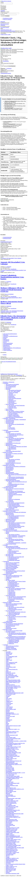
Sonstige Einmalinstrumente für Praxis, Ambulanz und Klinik (16, 507)
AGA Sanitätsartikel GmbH (11, 656)
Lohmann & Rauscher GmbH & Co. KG (14, 777)
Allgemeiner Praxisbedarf (11, 385)
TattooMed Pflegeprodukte (11, 572)
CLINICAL (8, 702)
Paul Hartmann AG (10, 809)
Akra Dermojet (9, 657)
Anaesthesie (5, 644)
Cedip (7, 697)
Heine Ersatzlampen (12, 403)
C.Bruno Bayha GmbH (10, 694)
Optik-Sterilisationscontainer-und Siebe (16, 526)
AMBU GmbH (9, 660)
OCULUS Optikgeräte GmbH (12, 800)
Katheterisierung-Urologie (11, 628)
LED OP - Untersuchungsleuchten (15, 597)
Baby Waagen (11, 590)
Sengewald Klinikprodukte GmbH (13, 835)
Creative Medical (9, 706)
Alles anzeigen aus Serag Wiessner (15, 539)
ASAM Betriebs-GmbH (11, 667)
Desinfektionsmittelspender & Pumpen (16, 484)
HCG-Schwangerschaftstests (14, 440)
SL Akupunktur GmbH (10, 843)
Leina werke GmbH (10, 774)
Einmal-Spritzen (11, 461)
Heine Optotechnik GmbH (11, 751)
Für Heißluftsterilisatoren (13, 518)
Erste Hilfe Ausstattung (10, 631)
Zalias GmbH (8, 871)
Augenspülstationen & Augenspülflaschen (17, 636)
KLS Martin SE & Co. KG (11, 773)
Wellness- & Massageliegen (14, 416)
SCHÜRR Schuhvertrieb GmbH (12, 832)
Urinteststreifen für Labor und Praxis (15, 434)
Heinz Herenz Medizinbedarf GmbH (13, 752)
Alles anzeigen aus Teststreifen (14, 433)
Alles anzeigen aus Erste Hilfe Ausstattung (17, 633)
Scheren (10, 498)
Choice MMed (9, 698)
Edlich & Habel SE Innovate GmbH (13, 725)
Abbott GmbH (9, 654)
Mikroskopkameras (12, 448)
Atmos (7, 670)
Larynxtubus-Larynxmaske (11, 649)
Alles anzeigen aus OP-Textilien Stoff (16, 556)
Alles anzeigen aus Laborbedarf (12, 431)
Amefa (7, 661)
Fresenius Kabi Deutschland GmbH (13, 738)
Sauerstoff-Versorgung (10, 626)
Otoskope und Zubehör (13, 392)
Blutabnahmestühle (10, 455)
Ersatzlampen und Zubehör (13, 601)
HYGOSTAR (9, 765)
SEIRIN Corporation (10, 834)
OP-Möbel (10, 620)
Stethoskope (10, 399)
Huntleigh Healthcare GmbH (12, 763)
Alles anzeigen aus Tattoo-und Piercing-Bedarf (15, 570)
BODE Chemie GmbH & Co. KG (13, 682)
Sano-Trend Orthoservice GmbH (12, 827)
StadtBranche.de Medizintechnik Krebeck (9, 373)
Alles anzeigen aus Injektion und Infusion (14, 453)
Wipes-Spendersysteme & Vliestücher (16, 478)
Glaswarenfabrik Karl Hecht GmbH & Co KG (15, 743)
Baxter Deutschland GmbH (11, 675)
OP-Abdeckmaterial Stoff (13, 558)
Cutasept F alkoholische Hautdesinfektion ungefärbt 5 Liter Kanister (12, 277)
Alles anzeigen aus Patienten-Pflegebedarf (14, 623)
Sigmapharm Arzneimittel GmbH (12, 841)
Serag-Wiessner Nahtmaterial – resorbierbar (17, 542)
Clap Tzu (8, 699)
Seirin (9, 426)
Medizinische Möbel (7, 602)
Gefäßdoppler (8, 577)
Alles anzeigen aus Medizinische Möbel (14, 603)
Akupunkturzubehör (10, 420)
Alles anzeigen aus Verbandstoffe (12, 562)
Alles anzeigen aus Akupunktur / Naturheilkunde (16, 419)
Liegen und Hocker (10, 606)
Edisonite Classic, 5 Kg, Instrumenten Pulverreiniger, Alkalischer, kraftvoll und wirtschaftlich (13, 317)
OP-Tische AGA (11, 617)
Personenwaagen (11, 592)
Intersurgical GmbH (10, 767)
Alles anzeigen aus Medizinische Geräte (14, 575)
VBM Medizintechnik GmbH (12, 860)
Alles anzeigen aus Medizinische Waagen (16, 588)
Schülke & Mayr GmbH (11, 831)
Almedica (8, 658)
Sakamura (8, 826)
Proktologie (10, 500)
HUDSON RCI (9, 759)
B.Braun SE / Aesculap (10, 672)
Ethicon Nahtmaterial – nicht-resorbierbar (16, 535)
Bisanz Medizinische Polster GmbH (13, 681)
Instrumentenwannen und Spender (13, 480)
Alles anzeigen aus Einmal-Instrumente (16, 502)
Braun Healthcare (9, 689)
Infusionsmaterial (9, 457)
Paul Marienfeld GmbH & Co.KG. (13, 810)
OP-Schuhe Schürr (9, 554)
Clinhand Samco (9, 701)
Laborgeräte (8, 450)
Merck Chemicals (9, 790)
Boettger (7, 683)
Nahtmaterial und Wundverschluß (10, 529)
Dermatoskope (11, 396)
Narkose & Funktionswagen (14, 613)
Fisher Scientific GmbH (10, 737)
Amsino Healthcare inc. (10, 663)
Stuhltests (10, 441)
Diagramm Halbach (10, 712)
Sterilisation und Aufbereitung (9, 511)
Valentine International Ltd (11, 859)
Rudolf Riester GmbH (10, 825)
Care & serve (8, 695)
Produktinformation (5, 241)
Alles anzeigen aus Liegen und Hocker (16, 607)
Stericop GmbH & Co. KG (11, 848)
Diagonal (8, 711)
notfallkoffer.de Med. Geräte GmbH (13, 798)
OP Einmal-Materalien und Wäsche (13, 547)
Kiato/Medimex (9, 771)
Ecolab (7, 724)
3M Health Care (9, 653)
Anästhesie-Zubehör (10, 647)
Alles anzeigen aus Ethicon (13, 534)
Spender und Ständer (10, 464)
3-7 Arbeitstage (8, 68)
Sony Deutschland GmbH (11, 846)
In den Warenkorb (11, 66)
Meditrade (8, 786)
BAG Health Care (9, 674)
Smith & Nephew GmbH (11, 844)
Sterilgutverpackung (10, 514)
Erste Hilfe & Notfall (7, 629)
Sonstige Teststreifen (12, 436)
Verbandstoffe (6, 561)
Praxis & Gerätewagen (10, 610)
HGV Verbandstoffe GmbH (11, 755)
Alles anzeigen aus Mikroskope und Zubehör (17, 446)
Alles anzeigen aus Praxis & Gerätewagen (17, 611)
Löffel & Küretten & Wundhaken (15, 494)
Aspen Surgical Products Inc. (12, 669)
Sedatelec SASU (9, 833)
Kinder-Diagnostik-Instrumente (14, 398)
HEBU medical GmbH (10, 750)
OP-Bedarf (5, 545)
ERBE (7, 730)
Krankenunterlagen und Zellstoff (12, 624)
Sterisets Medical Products (11, 851)
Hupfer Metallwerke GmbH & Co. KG (14, 764)
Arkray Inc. (8, 665)
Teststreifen (8, 432)
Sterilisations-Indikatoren (11, 519)
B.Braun (7, 532)
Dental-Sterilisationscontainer (14, 525)
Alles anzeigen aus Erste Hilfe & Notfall (14, 630)
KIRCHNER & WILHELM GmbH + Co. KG (15, 772)
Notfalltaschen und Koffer (13, 641)
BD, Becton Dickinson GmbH (12, 676)
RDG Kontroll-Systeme (10, 520)
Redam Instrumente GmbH (11, 819)
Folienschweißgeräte (10, 528)
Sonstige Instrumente (10, 508)
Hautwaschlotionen (10, 468)
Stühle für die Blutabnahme (11, 604)
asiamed (10, 425)
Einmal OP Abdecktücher (13, 550)
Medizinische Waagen (10, 587)
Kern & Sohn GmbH (10, 770)
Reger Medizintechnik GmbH (12, 820)
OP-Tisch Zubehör (12, 619)
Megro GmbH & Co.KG (11, 787)
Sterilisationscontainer (10, 521)
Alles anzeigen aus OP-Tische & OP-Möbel (17, 616)
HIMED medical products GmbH (13, 756)
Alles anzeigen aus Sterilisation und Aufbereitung (16, 512)
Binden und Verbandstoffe (11, 563)
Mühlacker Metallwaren (11, 796)
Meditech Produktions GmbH (12, 785)
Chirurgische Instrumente (8, 487)
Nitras (7, 797)
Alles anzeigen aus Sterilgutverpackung (16, 515)
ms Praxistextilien (9, 794)
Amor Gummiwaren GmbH (11, 662)
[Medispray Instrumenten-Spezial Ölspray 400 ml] (11, 297)
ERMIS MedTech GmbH (11, 732)
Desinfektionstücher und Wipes (12, 473)
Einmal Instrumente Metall (13, 504)
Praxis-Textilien (9, 409)
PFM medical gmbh (10, 812)
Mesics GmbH (9, 792)
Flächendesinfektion (10, 472)
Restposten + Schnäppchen (8, 382)
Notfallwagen (11, 643)
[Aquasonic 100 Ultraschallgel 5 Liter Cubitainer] (11, 258)
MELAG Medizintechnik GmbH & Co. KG (15, 789)
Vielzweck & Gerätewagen (13, 614)
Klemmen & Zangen (12, 493)
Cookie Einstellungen (7, 350)
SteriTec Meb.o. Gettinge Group (12, 852)
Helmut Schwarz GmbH (11, 753)
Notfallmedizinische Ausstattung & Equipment (15, 637)
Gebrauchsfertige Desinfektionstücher (16, 477)
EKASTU (8, 726)
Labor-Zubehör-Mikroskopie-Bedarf (13, 451)
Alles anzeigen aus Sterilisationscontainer (16, 522)
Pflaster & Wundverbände (11, 568)
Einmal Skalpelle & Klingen (14, 505)
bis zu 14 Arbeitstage (9, 294)
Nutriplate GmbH (9, 799)
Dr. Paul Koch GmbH (10, 716)
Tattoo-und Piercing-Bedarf (8, 569)
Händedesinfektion (9, 467)
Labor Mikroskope (12, 447)
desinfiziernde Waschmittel (11, 486)
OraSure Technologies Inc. (11, 803)
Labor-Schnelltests (9, 437)
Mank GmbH (8, 780)
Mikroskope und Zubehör (11, 445)
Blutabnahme (8, 454)
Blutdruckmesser (11, 397)
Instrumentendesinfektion (11, 479)
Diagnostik (8, 389)
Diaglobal (8, 710)
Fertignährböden (9, 444)
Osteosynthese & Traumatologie (12, 509)
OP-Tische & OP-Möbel (11, 615)
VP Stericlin (8, 862)
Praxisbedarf (5, 383)
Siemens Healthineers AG (11, 840)
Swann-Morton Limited (10, 853)
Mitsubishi (8, 793)
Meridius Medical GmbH (11, 791)
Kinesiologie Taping (10, 421)
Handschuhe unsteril (12, 407)
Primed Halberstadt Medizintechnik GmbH (14, 813)
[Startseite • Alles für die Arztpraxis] (6, 1)
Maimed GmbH (9, 779)
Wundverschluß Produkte (11, 543)
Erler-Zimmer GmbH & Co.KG (12, 731)
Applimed (8, 664)
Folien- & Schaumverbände (11, 566)
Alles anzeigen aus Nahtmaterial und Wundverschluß (16, 531)
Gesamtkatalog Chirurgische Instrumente (16, 492)
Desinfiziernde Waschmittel (14, 560)
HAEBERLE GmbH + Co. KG (12, 749)
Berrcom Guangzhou (10, 677)
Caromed (8, 696)
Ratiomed (8, 818)
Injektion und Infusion (7, 452)
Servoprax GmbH (9, 838)
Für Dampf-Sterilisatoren (13, 516)
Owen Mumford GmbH (11, 805)
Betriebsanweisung (7, 238)
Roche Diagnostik (9, 824)
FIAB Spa (8, 736)
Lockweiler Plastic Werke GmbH (12, 776)
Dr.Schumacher (9, 719)
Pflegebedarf (8, 627)
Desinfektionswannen (12, 485)
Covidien (8, 705)
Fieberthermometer (12, 400)
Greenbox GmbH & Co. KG (12, 748)
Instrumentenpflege (10, 513)
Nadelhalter (10, 495)
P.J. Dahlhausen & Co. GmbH (12, 806)
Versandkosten (6, 61)
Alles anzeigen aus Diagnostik (14, 390)
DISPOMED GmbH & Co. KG (12, 714)
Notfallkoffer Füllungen (13, 642)
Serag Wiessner (9, 538)
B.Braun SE (8, 671)
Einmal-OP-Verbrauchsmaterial (14, 553)
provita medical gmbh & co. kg (12, 816)
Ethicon (7, 533)
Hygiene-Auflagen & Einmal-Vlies (15, 412)
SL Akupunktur (11, 427)
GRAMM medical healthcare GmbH (13, 746)
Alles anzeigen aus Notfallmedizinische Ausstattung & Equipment (16, 639)
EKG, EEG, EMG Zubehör (14, 391)
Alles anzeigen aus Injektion (14, 459)
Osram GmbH (9, 804)
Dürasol (7, 723)
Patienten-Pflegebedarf (7, 622)
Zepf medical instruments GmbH (12, 873)
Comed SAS (8, 704)
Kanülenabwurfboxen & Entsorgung (13, 463)
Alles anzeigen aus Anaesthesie (12, 645)
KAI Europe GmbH (10, 769)
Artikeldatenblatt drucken (6, 73)
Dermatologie (8, 387)
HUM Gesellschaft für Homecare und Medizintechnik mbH (13, 761)
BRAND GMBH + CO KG (11, 688)
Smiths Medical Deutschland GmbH (13, 845)
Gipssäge (8, 579)
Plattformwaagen (11, 594)
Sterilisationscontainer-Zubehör (14, 527)
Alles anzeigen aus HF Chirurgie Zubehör (17, 581)
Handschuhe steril (12, 406)
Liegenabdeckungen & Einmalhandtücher (14, 417)
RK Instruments (9, 821)
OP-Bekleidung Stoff (12, 559)
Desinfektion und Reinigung (9, 465)
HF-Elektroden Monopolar (13, 586)
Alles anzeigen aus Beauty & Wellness (16, 411)
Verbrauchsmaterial (10, 573)
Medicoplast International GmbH (12, 783)
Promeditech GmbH (10, 814)
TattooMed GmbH (9, 854)
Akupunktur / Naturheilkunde (9, 418)
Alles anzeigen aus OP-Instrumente (15, 491)
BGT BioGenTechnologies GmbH (13, 679)
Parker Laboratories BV (11, 807)
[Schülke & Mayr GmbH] (6, 48)
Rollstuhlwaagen (11, 593)
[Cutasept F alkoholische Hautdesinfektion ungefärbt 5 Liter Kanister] (14, 271)
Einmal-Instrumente (10, 501)
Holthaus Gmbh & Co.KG (11, 758)
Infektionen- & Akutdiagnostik (14, 439)
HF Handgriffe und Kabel (13, 583)
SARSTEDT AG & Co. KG (12, 828)
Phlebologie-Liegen (12, 608)
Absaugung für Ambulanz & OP (12, 576)
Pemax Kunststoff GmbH (11, 811)
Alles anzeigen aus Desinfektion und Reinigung (15, 466)
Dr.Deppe (8, 717)
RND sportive (9, 823)
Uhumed (7, 857)
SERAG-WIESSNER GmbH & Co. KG (14, 837)
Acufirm (7, 655)
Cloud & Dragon (9, 703)
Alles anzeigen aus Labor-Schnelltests (16, 438)
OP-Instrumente (9, 489)
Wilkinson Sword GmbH (11, 868)
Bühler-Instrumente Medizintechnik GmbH (14, 692)
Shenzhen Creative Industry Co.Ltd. (13, 839)
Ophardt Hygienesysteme (11, 801)
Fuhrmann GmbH (9, 739)
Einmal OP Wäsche (12, 552)
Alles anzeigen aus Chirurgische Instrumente (15, 488)
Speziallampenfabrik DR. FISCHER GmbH (15, 847)
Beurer (7, 678)
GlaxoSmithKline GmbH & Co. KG (13, 744)
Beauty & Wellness (10, 410)
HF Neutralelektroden (12, 584)
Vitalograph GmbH (10, 861)
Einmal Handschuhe (10, 404)
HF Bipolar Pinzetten (12, 582)
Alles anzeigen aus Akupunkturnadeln (16, 424)
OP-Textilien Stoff (9, 555)
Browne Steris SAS (10, 690)
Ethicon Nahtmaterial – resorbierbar (15, 536)
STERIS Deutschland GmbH (12, 850)
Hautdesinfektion (9, 470)
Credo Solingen (9, 708)
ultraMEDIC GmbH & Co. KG (12, 858)
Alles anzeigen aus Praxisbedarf (12, 384)
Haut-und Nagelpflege (13, 413)
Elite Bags (8, 728)
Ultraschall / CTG (12, 394)
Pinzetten (10, 497)
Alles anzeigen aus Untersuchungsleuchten (17, 596)
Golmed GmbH (9, 745)
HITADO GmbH (9, 757)
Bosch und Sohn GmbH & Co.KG (13, 685)
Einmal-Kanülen (11, 460)
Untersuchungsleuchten (10, 595)
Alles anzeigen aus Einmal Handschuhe (16, 405)
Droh (7, 722)
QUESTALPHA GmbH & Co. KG (13, 817)
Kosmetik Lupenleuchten (13, 414)
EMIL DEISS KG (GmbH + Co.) (13, 729)
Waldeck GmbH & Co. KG (11, 866)
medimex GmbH (9, 784)
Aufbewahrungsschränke (11, 621)
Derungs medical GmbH (11, 709)
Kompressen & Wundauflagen (12, 567)
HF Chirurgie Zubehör (10, 580)
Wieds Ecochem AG (10, 867)
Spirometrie (10, 393)
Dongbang (8, 715)
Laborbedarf (5, 430)
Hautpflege (8, 471)
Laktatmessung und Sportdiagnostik (13, 443)
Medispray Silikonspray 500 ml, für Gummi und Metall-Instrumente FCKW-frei (12, 289)
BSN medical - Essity (10, 691)
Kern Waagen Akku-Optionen (14, 589)
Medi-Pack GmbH (9, 782)
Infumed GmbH (9, 766)
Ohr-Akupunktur (11, 428)
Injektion (7, 458)
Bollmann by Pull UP (10, 684)
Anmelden (7, 15)
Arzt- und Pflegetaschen (11, 386)
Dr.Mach (7, 718)
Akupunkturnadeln (9, 423)
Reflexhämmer (11, 402)
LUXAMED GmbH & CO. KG (12, 778)
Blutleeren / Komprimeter (11, 648)
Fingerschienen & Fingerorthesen (12, 565)
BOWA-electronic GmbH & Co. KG (13, 687)
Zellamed (8, 872)
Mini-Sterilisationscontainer (14, 523)
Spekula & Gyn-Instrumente (14, 499)
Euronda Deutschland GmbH (12, 735)
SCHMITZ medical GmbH (11, 830)
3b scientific (8, 651)
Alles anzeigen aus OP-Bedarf (12, 546)
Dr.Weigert (8, 721)
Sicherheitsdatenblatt (7, 237)
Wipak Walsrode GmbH (11, 870)
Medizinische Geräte (7, 574)
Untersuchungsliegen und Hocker (15, 609)
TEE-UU (8, 855)
